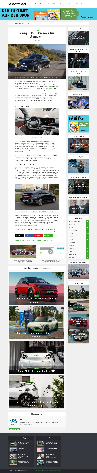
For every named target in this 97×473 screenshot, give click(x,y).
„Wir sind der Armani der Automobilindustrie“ (52, 462)
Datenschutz (52, 470)
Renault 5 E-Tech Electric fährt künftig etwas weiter (78, 321)
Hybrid (49, 4)
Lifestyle (71, 4)
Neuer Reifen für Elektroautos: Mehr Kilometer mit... (78, 38)
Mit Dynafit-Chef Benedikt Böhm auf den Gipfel (78, 166)
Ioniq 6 (33, 240)
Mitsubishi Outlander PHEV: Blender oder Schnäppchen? (23, 444)
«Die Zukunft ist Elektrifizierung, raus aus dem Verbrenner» (78, 207)
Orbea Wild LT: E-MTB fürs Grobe (78, 292)
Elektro (42, 4)
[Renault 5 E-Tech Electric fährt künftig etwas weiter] (36, 288)
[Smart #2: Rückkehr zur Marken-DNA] (36, 357)
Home (36, 4)
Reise (77, 4)
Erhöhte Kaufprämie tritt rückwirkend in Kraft (23, 456)
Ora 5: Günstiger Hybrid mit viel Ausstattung (78, 307)
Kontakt (44, 470)
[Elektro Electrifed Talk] (78, 102)
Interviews (63, 4)
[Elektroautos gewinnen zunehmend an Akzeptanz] (36, 322)
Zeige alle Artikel (14, 429)
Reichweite (46, 240)
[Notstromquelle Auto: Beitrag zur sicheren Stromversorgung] (36, 391)
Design (17, 240)
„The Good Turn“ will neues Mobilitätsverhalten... (51, 456)
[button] (19, 235)
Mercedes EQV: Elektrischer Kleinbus (23, 449)
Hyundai (51, 86)
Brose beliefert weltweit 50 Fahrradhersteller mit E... (24, 463)
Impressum (39, 470)
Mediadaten (58, 470)
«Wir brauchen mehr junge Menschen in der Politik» (78, 186)
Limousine (39, 240)
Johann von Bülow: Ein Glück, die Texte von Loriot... (78, 60)
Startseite (11, 23)
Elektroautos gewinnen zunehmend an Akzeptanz (78, 336)
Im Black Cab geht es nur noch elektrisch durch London (78, 273)
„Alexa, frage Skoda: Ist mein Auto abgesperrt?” (52, 443)
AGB (47, 470)
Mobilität (55, 4)
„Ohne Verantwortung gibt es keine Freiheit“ (51, 449)
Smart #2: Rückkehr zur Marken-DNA (36, 371)
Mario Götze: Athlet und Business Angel (78, 83)
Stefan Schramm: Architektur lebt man (78, 145)
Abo (82, 4)
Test (52, 240)
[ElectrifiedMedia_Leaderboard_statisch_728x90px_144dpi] (48, 13)
